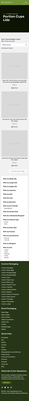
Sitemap (25, 393)
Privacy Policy (5, 354)
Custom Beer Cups (7, 282)
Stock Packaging (10, 39)
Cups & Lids (5, 322)
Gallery (3, 329)
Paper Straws (5, 315)
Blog (2, 366)
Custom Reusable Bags (8, 275)
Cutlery (3, 324)
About (3, 347)
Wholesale (4, 338)
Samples (4, 362)
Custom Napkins (6, 292)
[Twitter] (5, 387)
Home (4, 14)
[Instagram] (11, 387)
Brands (3, 342)
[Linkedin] (8, 387)
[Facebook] (2, 387)
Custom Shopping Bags (8, 273)
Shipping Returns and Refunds (11, 352)
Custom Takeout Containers (10, 294)
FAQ (2, 340)
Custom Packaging (7, 268)
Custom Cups (5, 277)
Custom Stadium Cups (8, 285)
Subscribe (6, 382)
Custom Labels (6, 304)
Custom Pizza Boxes (7, 301)
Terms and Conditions (8, 357)
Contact (3, 345)
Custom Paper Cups (7, 280)
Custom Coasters (6, 287)
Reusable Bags (6, 327)
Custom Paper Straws (8, 297)
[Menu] (26, 2)
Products (4, 359)
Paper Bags (4, 312)
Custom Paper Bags (7, 270)
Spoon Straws (5, 317)
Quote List (4, 364)
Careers (3, 350)
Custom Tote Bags (7, 299)
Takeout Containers (7, 319)
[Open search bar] (23, 3)
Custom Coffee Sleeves (8, 289)
